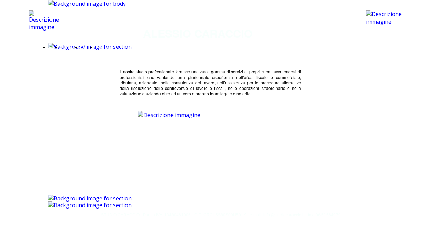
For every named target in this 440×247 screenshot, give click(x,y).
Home (54, 47)
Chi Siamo (70, 47)
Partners (104, 47)
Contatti (88, 47)
